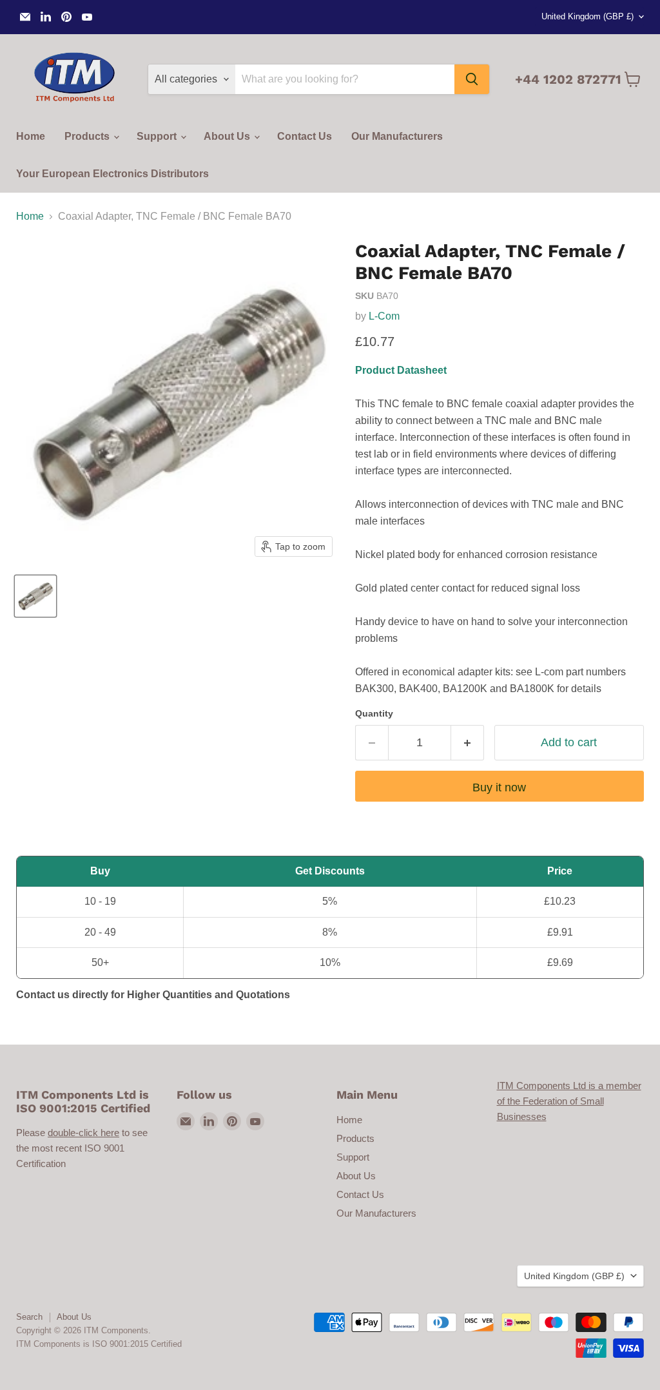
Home (30, 136)
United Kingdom (587, 16)
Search (29, 1317)
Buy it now (499, 787)
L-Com (384, 316)
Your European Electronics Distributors (112, 173)
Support (158, 136)
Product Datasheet (401, 370)
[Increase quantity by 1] (467, 742)
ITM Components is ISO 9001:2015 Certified (99, 1344)
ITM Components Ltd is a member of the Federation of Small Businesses (569, 1101)
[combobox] (344, 79)
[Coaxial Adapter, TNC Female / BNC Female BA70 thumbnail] (35, 596)
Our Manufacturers (397, 136)
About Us (228, 136)
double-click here (83, 1132)
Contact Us (304, 136)
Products (88, 136)
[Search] (471, 79)
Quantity (374, 713)
